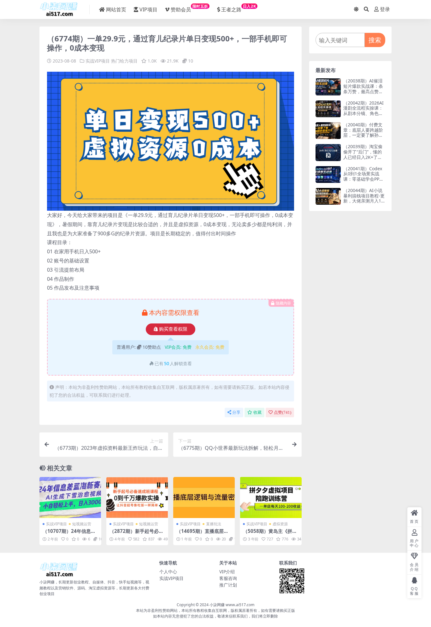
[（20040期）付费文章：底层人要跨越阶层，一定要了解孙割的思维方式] (328, 130)
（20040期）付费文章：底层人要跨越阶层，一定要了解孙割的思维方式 (363, 132)
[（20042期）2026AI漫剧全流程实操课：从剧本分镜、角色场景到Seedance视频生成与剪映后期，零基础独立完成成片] (328, 108)
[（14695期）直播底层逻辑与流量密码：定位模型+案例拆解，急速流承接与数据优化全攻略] (204, 497)
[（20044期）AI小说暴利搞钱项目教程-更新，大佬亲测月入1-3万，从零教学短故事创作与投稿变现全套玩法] (328, 196)
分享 (236, 412)
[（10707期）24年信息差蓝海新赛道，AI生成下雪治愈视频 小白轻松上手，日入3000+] (70, 497)
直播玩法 (213, 524)
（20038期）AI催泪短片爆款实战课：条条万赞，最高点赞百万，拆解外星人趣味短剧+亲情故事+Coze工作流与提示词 (364, 94)
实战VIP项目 (98, 61)
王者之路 (238, 8)
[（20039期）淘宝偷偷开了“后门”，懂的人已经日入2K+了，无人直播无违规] (328, 152)
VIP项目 (148, 9)
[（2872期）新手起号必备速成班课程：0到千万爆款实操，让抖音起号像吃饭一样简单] (137, 497)
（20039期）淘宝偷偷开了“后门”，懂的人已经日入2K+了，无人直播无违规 (362, 154)
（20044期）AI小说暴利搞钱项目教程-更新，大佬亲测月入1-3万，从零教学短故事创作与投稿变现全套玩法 (364, 203)
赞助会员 (189, 8)
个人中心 (168, 572)
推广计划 (228, 585)
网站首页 (116, 9)
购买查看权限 (173, 329)
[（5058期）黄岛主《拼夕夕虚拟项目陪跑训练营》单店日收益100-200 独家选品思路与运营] (271, 497)
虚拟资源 (280, 524)
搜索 (375, 40)
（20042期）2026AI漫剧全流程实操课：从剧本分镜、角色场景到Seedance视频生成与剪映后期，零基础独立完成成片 (363, 116)
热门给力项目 (124, 61)
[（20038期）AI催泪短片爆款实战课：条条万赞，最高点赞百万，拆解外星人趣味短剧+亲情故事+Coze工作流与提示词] (328, 86)
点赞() (282, 412)
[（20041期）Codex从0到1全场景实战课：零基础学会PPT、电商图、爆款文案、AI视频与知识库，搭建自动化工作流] (328, 174)
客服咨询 (228, 578)
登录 (385, 9)
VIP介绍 (227, 572)
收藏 (257, 412)
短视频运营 (81, 524)
